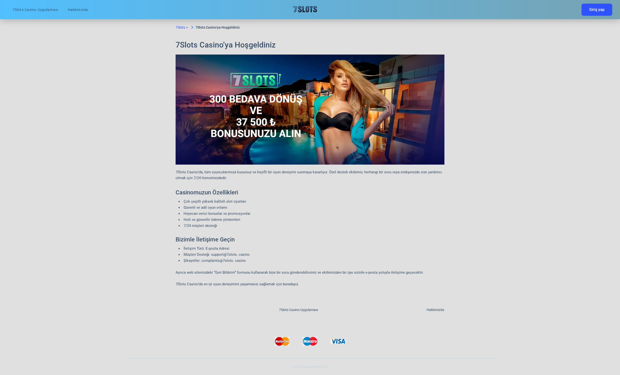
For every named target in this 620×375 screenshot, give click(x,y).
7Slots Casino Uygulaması (35, 10)
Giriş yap (596, 9)
